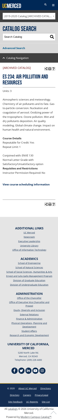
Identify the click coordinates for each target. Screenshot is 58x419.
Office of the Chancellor (29, 298)
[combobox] (29, 16)
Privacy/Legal (41, 395)
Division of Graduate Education (29, 280)
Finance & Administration (29, 318)
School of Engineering (29, 263)
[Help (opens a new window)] (53, 68)
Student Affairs (29, 331)
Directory (14, 395)
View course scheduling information (26, 184)
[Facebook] (14, 371)
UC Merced (29, 232)
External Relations (29, 314)
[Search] (51, 37)
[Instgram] (42, 371)
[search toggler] (45, 4)
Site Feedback (15, 401)
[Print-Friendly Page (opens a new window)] (49, 68)
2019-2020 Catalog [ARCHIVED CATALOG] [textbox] (29, 16)
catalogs (13, 409)
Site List (46, 401)
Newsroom (29, 236)
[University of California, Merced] (11, 6)
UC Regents (32, 401)
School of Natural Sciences (29, 267)
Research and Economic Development (29, 335)
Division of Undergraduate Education (29, 284)
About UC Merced (27, 388)
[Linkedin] (28, 371)
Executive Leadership (29, 241)
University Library (29, 245)
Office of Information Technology (29, 249)
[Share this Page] (46, 68)
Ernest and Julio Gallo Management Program (29, 276)
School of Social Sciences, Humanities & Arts (29, 271)
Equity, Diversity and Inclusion (29, 310)
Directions (45, 388)
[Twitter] (21, 371)
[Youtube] (35, 371)
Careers (27, 395)
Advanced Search (14, 48)
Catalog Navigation (17, 58)
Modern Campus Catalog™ (36, 417)
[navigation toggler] (53, 5)
